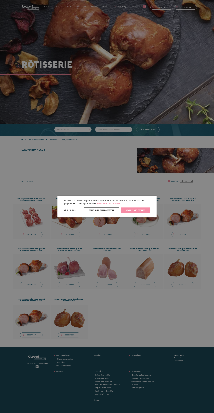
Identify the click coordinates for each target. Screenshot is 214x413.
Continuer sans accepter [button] (101, 210)
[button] (70, 210)
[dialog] (107, 206)
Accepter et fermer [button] (135, 210)
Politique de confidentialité (108, 203)
